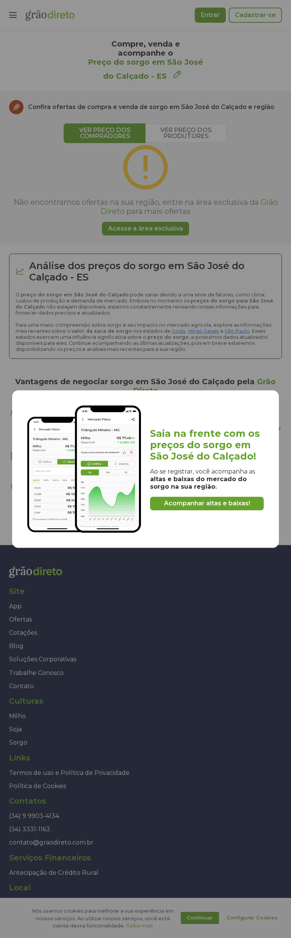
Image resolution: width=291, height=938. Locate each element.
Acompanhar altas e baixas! (207, 503)
